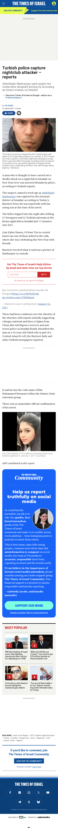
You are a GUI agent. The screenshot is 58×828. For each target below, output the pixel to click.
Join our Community (13, 10)
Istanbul (14, 738)
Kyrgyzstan (24, 738)
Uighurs (19, 740)
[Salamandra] (44, 817)
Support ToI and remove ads (44, 10)
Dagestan (40, 738)
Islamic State (9, 740)
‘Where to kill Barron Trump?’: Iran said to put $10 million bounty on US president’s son (41, 655)
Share (10, 113)
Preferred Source (14, 98)
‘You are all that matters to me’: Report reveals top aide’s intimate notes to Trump (41, 686)
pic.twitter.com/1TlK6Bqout (18, 297)
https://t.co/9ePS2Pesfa (25, 293)
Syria (33, 738)
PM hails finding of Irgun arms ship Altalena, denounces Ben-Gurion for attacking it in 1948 (16, 655)
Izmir (48, 738)
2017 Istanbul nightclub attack (42, 735)
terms (41, 281)
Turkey (6, 738)
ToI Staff (9, 106)
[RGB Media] (23, 817)
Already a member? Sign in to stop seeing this (29, 612)
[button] (54, 4)
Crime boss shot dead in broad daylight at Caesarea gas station (16, 685)
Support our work (29, 605)
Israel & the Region (20, 735)
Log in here (37, 766)
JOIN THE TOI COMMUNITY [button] (29, 761)
